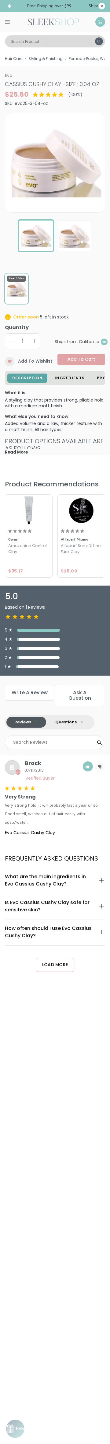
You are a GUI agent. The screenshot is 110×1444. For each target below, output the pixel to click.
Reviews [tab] (22, 722)
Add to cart (81, 359)
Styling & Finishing (45, 58)
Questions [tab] (66, 722)
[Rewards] (15, 1429)
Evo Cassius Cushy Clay (30, 833)
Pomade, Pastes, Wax (88, 58)
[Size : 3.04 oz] (17, 289)
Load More (55, 965)
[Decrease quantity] (10, 341)
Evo (9, 75)
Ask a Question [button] (79, 695)
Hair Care (13, 58)
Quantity (17, 327)
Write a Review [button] (30, 692)
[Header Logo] (53, 21)
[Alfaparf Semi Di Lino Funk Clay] (81, 510)
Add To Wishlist (35, 361)
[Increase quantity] (34, 341)
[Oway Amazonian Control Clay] (28, 510)
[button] (88, 766)
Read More (16, 452)
